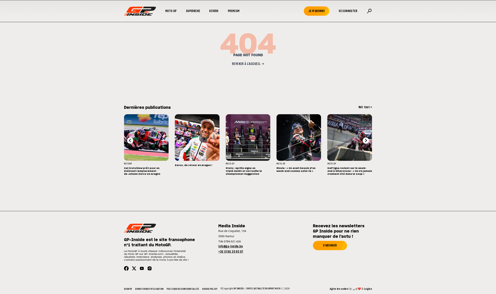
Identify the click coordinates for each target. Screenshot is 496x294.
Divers (213, 11)
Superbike (193, 11)
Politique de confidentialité (183, 289)
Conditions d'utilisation (149, 289)
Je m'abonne (316, 11)
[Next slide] (366, 140)
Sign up (128, 289)
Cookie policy (209, 289)
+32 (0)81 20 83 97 (230, 251)
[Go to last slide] (130, 140)
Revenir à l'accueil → (248, 64)
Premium (234, 11)
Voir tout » (365, 107)
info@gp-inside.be (230, 246)
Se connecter (348, 11)
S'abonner (330, 245)
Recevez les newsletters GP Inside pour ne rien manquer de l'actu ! (338, 231)
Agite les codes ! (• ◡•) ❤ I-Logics (351, 289)
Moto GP (171, 11)
